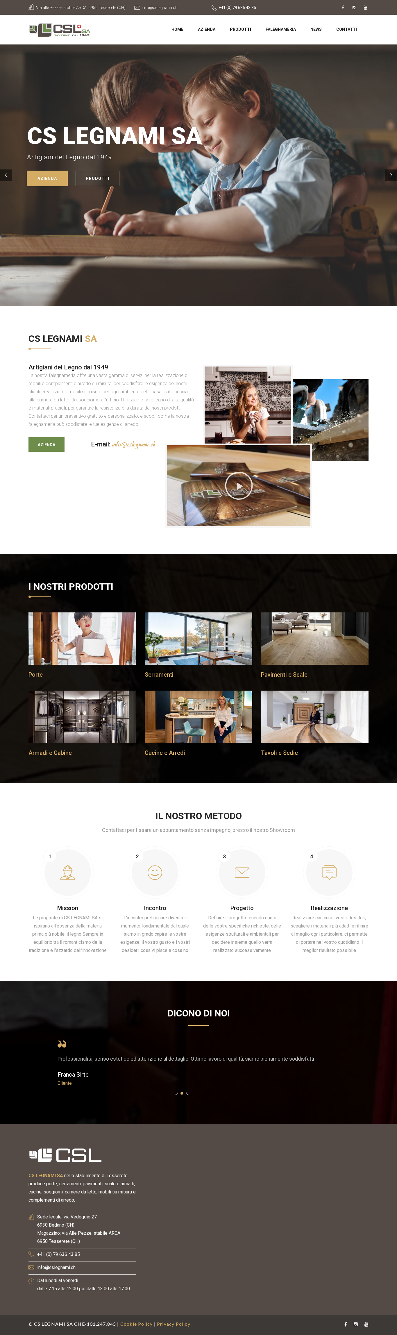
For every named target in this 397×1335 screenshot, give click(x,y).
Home (177, 29)
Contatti (346, 29)
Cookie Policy (136, 1324)
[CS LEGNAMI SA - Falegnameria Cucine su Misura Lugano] (59, 29)
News (316, 29)
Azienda (206, 29)
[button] (238, 485)
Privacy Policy (173, 1324)
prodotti (83, 178)
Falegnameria (281, 29)
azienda (34, 178)
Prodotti (240, 29)
